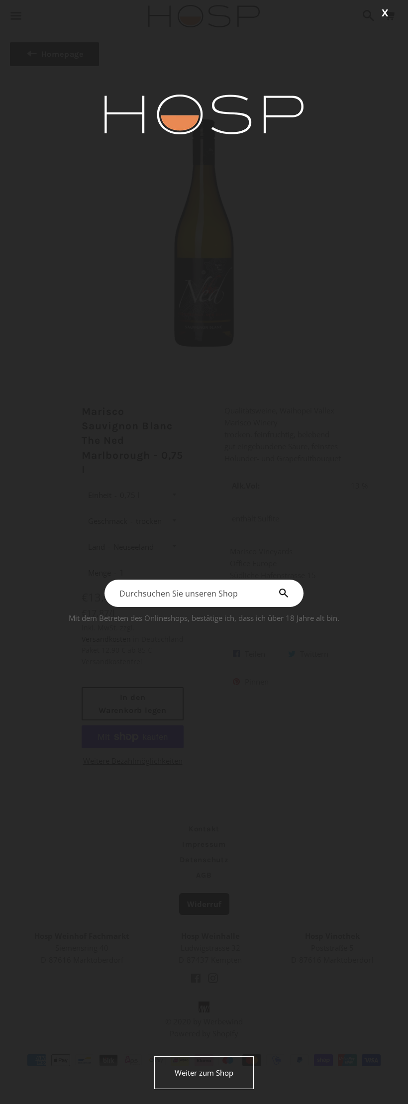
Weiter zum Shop (204, 1073)
